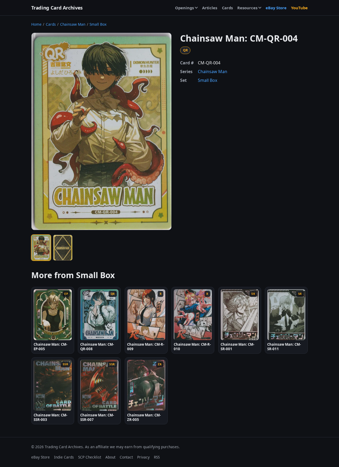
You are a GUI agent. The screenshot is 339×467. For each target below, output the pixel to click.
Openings (184, 7)
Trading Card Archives (57, 7)
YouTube (299, 7)
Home (36, 24)
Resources (247, 7)
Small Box (98, 24)
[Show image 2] (63, 248)
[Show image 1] (41, 248)
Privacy (143, 457)
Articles (209, 7)
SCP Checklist (89, 457)
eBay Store (276, 7)
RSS (157, 457)
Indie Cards (64, 457)
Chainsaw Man (72, 24)
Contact (126, 457)
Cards (227, 7)
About (110, 457)
